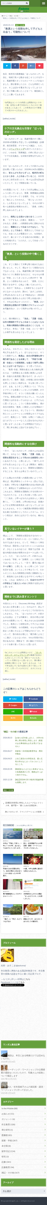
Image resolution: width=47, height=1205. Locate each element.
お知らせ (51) (8, 1113)
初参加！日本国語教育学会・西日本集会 (29, 752)
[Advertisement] (23, 1013)
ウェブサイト (16, 149)
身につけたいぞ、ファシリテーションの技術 (23, 812)
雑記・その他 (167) (10, 1172)
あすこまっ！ (16, 1201)
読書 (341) (6, 1162)
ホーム (5, 16)
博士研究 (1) (7, 1130)
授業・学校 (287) (9, 1140)
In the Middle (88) (9, 1108)
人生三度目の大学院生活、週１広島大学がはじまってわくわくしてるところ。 (29, 761)
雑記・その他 (14, 16)
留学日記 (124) (8, 1151)
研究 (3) (5, 1156)
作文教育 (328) (8, 1124)
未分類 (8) (6, 1146)
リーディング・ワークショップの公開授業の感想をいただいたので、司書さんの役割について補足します (23, 1072)
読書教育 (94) (8, 1167)
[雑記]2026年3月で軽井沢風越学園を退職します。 (29, 781)
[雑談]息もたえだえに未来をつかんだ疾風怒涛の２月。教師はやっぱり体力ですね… (29, 772)
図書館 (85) (7, 1135)
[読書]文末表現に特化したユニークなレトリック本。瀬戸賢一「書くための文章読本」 (24, 804)
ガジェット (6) (8, 1119)
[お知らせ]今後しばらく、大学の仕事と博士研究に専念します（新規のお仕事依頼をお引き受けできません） (29, 742)
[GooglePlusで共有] (23, 65)
